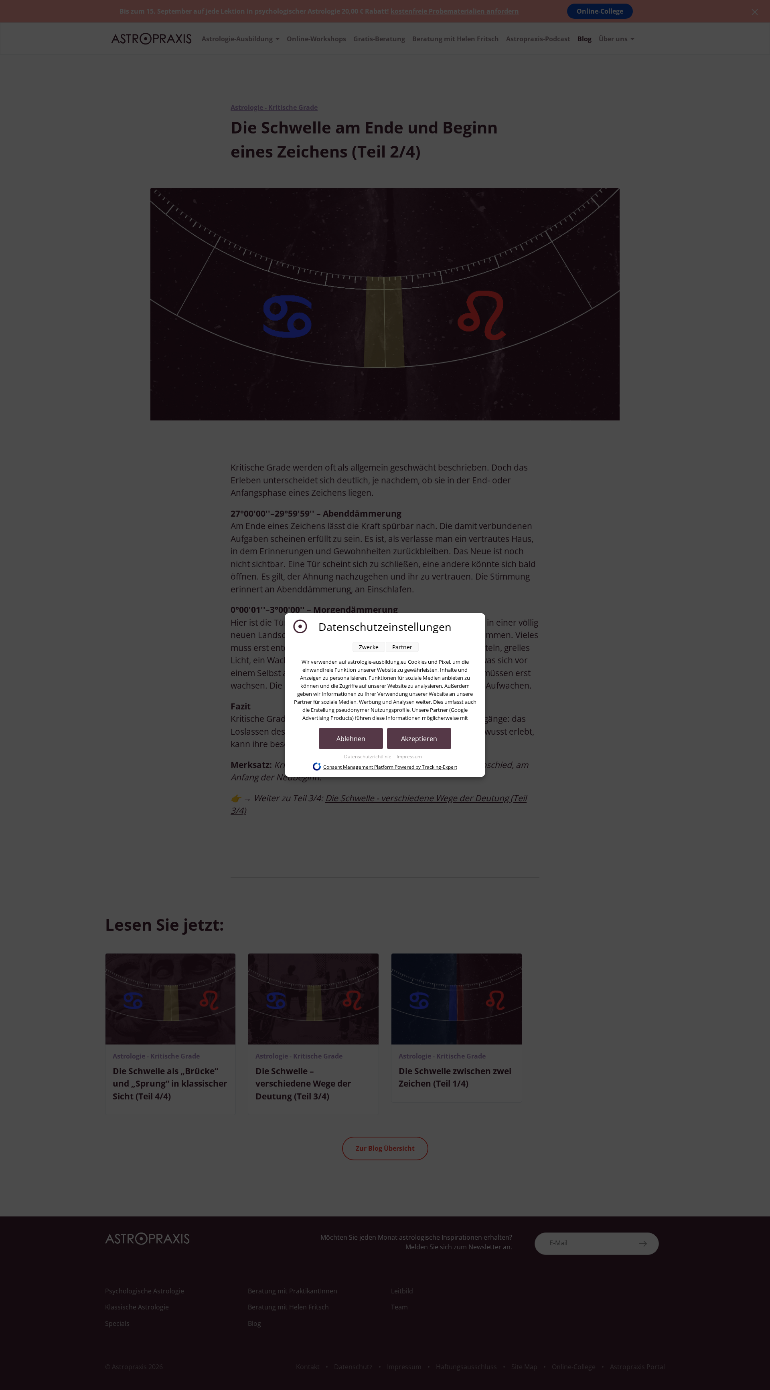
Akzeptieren (419, 738)
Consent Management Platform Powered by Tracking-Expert (390, 766)
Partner (402, 647)
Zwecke (369, 647)
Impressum (409, 756)
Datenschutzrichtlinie (368, 756)
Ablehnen (350, 738)
